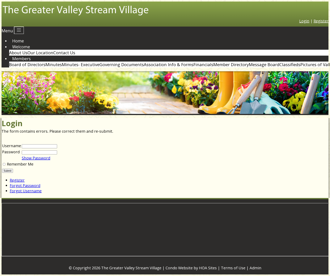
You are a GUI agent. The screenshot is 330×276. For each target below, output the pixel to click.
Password (11, 151)
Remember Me (20, 164)
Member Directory (231, 64)
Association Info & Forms (168, 64)
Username (11, 145)
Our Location (40, 52)
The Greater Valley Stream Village (131, 267)
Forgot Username (26, 190)
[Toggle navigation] (19, 30)
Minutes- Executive (80, 64)
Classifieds (289, 64)
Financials (203, 64)
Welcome (21, 47)
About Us (18, 52)
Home (18, 41)
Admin (255, 267)
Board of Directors (27, 64)
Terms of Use (233, 267)
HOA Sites (208, 267)
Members (21, 58)
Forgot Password (25, 185)
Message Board (264, 64)
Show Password (36, 158)
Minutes (53, 64)
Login (304, 21)
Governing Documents (121, 64)
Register (321, 21)
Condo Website (179, 267)
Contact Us (64, 52)
